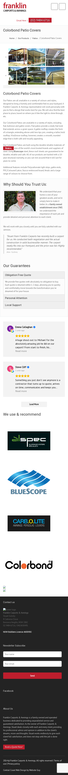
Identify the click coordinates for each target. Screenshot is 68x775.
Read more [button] (21, 351)
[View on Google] (10, 329)
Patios (35, 38)
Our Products (23, 38)
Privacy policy (14, 763)
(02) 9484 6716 (40, 20)
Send (32, 675)
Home (12, 38)
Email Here (21, 20)
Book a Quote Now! (14, 747)
